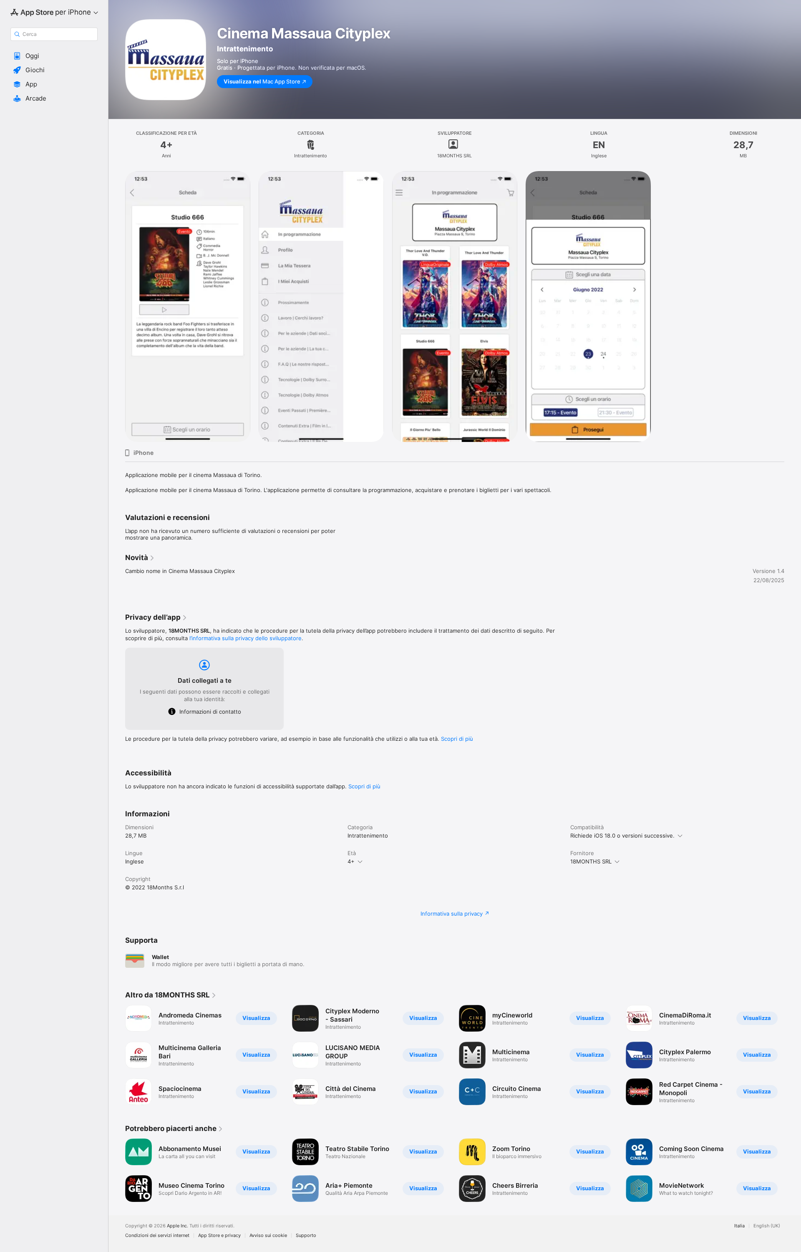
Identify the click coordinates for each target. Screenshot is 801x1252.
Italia (739, 1226)
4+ (351, 861)
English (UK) (766, 1226)
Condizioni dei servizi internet (157, 1235)
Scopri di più (457, 738)
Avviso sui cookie (268, 1235)
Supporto (306, 1235)
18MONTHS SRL (591, 861)
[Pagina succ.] (792, 1055)
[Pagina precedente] (117, 1055)
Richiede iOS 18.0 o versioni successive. (622, 835)
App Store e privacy (219, 1235)
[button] (54, 56)
